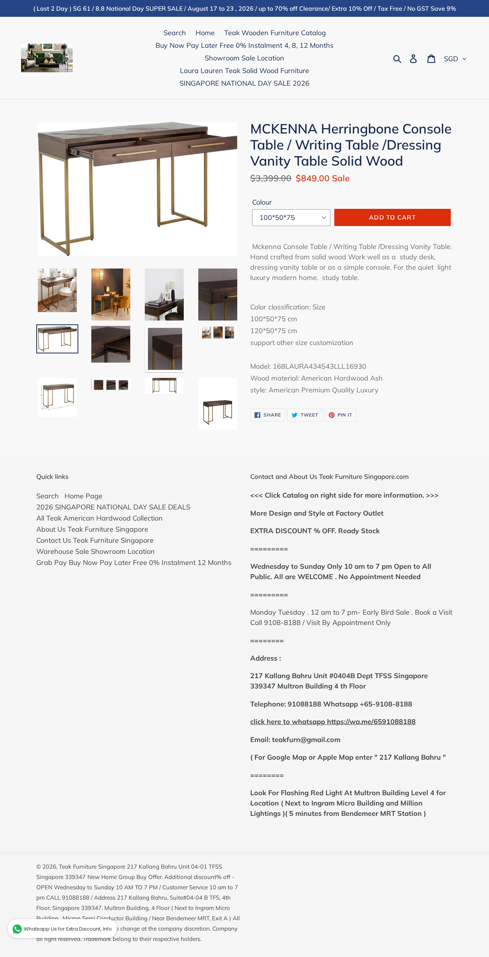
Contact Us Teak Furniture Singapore (95, 540)
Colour (262, 202)
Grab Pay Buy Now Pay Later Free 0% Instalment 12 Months (134, 562)
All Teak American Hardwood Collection (99, 518)
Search (47, 496)
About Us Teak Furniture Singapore (92, 529)
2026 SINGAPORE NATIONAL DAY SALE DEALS (113, 507)
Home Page (83, 496)
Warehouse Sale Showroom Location (95, 551)
